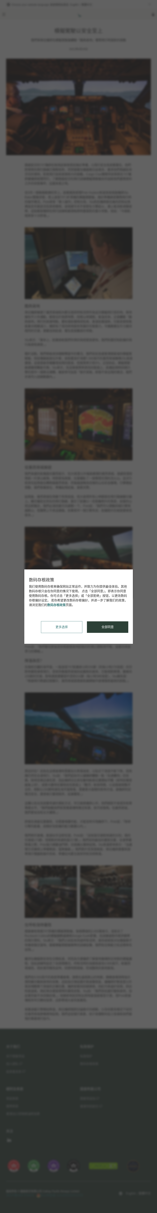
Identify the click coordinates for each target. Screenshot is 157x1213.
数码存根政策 (56, 605)
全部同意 (107, 627)
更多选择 (62, 627)
